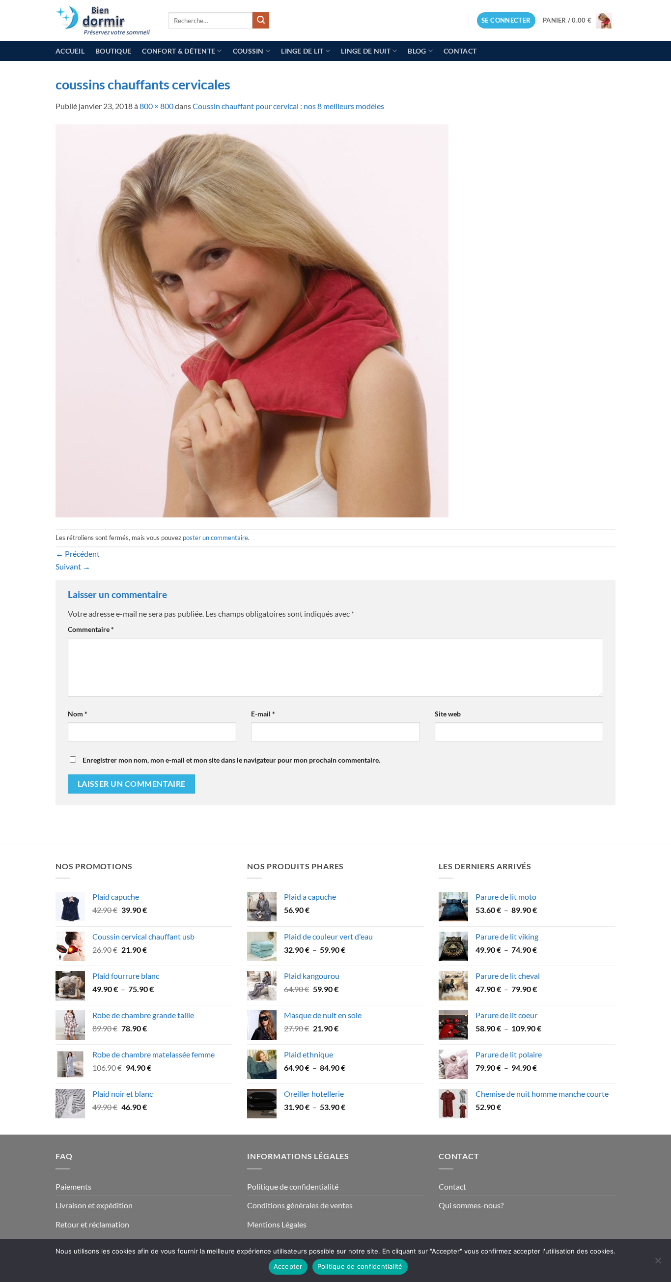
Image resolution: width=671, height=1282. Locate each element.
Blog (417, 51)
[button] (506, 20)
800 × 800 (156, 106)
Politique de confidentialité (292, 1186)
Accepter (288, 1266)
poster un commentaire (215, 537)
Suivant (73, 566)
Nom (77, 714)
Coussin (248, 51)
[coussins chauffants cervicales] (252, 319)
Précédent (78, 553)
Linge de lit (302, 51)
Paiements (73, 1186)
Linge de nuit (366, 51)
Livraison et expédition (94, 1205)
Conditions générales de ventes (300, 1205)
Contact (460, 51)
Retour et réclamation (92, 1224)
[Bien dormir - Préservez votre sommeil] (105, 20)
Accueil (70, 51)
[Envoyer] (260, 20)
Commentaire (91, 629)
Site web (448, 714)
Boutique (113, 51)
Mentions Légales (277, 1224)
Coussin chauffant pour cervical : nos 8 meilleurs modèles (288, 106)
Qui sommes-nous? (471, 1205)
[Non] (658, 1263)
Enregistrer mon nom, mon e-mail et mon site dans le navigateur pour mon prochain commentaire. (231, 760)
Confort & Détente (178, 51)
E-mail (263, 714)
